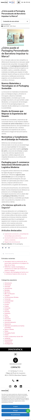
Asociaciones (8, 288)
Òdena (6, 331)
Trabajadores (8, 342)
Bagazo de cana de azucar (12, 242)
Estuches (7, 311)
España (7, 310)
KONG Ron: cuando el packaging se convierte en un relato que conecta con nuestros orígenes (16, 268)
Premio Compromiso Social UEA (14, 336)
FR (27, 2)
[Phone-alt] (13, 380)
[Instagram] (10, 386)
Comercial (7, 299)
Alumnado (7, 286)
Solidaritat (7, 338)
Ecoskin (7, 304)
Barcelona (7, 292)
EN (24, 2)
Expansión (7, 313)
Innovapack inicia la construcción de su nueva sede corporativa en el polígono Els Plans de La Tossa (17, 263)
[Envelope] (17, 380)
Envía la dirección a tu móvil (15, 364)
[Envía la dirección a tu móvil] (15, 360)
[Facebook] (15, 386)
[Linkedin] (20, 386)
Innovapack (8, 320)
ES (29, 2)
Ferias (6, 315)
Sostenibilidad (9, 340)
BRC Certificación (10, 293)
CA (22, 2)
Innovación (8, 318)
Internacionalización (10, 322)
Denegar (15, 410)
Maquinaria (8, 324)
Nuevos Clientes (9, 329)
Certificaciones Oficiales (11, 297)
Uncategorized (9, 343)
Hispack (7, 317)
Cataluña (7, 295)
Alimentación (8, 283)
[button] (28, 390)
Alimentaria (8, 285)
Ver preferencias (15, 414)
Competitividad (9, 301)
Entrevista (7, 308)
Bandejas (7, 290)
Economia (7, 302)
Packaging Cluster (10, 333)
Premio (7, 334)
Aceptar (15, 406)
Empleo (7, 306)
